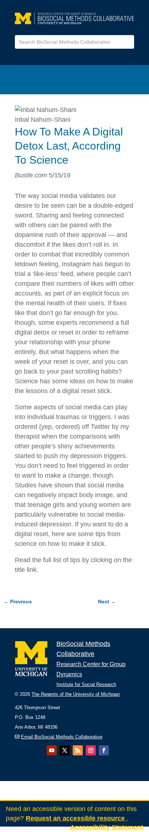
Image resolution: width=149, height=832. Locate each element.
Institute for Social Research (86, 684)
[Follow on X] (65, 750)
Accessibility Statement (106, 827)
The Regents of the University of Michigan (75, 694)
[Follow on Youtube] (52, 750)
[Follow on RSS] (78, 750)
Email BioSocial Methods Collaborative (61, 737)
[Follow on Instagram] (91, 750)
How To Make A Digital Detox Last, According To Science (69, 146)
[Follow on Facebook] (104, 750)
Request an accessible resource (76, 818)
